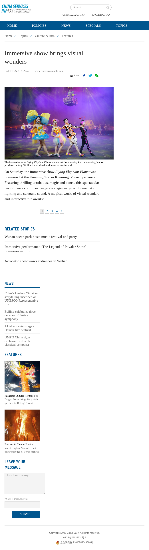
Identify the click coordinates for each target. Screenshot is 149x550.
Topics (121, 25)
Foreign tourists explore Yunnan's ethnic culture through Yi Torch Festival (22, 448)
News (66, 25)
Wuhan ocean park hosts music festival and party (41, 237)
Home (12, 25)
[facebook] (84, 75)
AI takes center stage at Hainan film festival (20, 328)
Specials (93, 25)
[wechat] (96, 75)
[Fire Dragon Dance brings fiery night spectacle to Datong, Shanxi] (22, 376)
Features (13, 354)
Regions (14, 34)
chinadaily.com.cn (74, 15)
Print (76, 75)
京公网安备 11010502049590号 (76, 542)
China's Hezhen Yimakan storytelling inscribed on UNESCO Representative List (21, 298)
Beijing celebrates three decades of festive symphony (20, 315)
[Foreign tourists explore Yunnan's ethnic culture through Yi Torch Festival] (22, 425)
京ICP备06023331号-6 (74, 537)
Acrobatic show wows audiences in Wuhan (36, 261)
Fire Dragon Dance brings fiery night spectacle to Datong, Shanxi (21, 399)
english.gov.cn (101, 15)
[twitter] (90, 75)
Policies (39, 25)
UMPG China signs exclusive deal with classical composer (17, 341)
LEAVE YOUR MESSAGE (15, 464)
